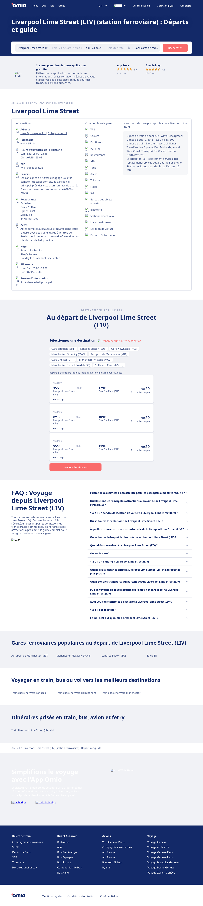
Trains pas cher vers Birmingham (76, 693)
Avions (106, 836)
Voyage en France (158, 847)
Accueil (15, 748)
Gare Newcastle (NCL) (124, 348)
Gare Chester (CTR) (62, 359)
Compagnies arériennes (117, 847)
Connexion (186, 6)
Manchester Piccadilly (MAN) (68, 354)
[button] (94, 48)
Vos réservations (141, 5)
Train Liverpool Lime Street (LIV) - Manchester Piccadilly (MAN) (48, 730)
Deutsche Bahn (21, 852)
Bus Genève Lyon (68, 852)
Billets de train (21, 836)
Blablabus (63, 842)
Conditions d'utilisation (81, 896)
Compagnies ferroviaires (27, 842)
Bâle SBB (152, 655)
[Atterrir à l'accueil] (21, 5)
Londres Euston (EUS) (93, 348)
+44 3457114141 (30, 143)
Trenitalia (18, 862)
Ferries (61, 5)
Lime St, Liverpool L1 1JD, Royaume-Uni (43, 133)
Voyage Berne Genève (161, 867)
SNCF (15, 847)
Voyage (152, 836)
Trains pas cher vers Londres (28, 693)
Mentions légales (52, 896)
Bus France (64, 862)
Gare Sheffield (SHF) (63, 348)
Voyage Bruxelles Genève (163, 862)
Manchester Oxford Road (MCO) (70, 365)
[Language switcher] (120, 6)
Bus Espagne (65, 857)
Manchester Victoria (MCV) (95, 359)
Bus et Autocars (67, 836)
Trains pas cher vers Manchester (121, 693)
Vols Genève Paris (113, 842)
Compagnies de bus (69, 867)
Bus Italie (63, 872)
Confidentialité (109, 896)
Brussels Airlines (112, 862)
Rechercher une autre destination (121, 341)
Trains (35, 5)
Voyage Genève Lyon (160, 857)
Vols (52, 5)
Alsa (59, 847)
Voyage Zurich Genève (161, 872)
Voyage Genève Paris (160, 852)
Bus (44, 5)
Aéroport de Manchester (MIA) (109, 354)
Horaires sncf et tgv (24, 867)
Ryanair (107, 867)
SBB (14, 857)
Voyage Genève (157, 842)
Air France (108, 852)
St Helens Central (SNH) (109, 365)
